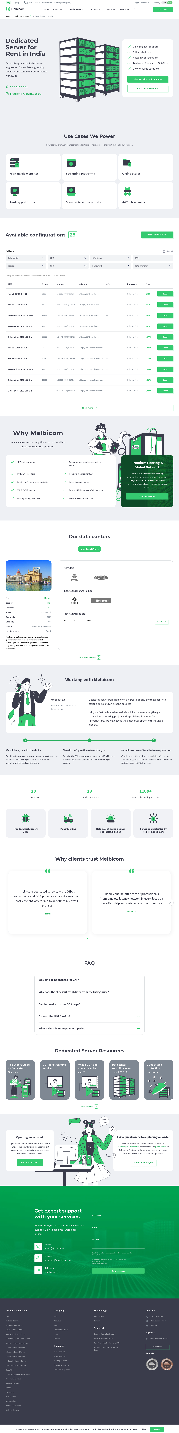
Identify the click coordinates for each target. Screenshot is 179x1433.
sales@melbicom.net (158, 1321)
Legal (56, 1334)
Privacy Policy (96, 1255)
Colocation (10, 1392)
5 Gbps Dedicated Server (15, 1356)
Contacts (124, 9)
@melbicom (160, 1146)
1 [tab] (87, 938)
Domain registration (13, 1405)
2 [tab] (91, 938)
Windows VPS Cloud (13, 1379)
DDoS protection (12, 1383)
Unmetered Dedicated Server (17, 1343)
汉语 (17, 2)
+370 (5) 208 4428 (54, 1248)
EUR (169, 3)
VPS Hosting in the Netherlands (18, 1374)
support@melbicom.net (128, 1146)
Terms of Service (97, 1263)
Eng (8, 2)
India (49, 602)
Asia (49, 607)
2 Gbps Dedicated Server (15, 1352)
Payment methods (61, 1330)
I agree (157, 1429)
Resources (110, 9)
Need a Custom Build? (157, 234)
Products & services (53, 9)
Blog (56, 1316)
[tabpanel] (47, 902)
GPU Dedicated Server (14, 1325)
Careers (57, 1338)
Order (165, 294)
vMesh (8, 1388)
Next (170, 902)
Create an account (29, 1162)
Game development (62, 1369)
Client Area (162, 9)
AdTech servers (60, 1356)
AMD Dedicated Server (14, 1330)
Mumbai (47, 598)
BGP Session (11, 1401)
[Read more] (20, 1080)
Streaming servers (61, 1365)
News (56, 1325)
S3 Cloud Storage (12, 1410)
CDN (7, 1316)
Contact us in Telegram (143, 1162)
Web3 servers (59, 1352)
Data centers (11, 1396)
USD (164, 3)
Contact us (144, 2)
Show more (87, 407)
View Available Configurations (148, 79)
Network (97, 1321)
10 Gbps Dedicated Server (16, 1361)
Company (93, 9)
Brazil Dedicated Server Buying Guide (106, 1348)
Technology (75, 9)
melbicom (50, 1272)
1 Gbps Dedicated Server (15, 1347)
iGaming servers (60, 1361)
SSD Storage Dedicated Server (18, 1338)
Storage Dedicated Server (16, 1334)
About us (57, 1321)
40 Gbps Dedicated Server (16, 1365)
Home (8, 16)
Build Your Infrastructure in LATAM (107, 1343)
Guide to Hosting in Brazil (103, 1338)
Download (161, 621)
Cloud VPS (9, 1370)
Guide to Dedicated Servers (105, 1334)
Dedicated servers (21, 16)
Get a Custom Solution (147, 88)
